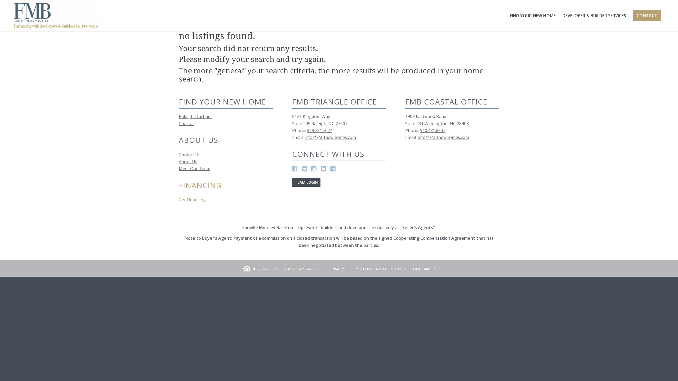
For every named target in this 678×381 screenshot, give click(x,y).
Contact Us (189, 155)
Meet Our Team (194, 168)
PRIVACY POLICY (343, 268)
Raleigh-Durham (195, 116)
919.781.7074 (319, 130)
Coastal (186, 123)
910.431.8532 (432, 130)
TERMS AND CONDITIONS (385, 268)
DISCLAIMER (424, 268)
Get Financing (192, 200)
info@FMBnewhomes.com (330, 137)
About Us (188, 162)
